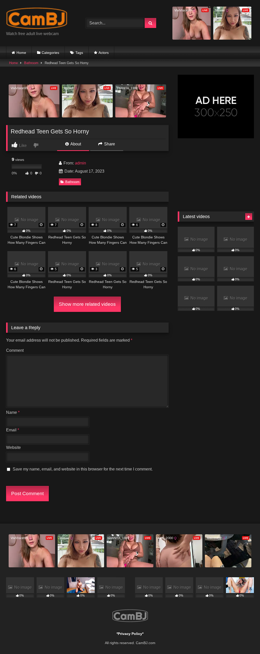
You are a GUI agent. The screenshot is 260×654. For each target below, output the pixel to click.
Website (13, 447)
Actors (104, 53)
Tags (79, 53)
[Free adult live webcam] (40, 19)
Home (21, 53)
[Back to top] (244, 639)
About (75, 144)
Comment (15, 350)
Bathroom (31, 63)
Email (12, 430)
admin (80, 163)
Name (13, 412)
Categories (50, 53)
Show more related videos (87, 304)
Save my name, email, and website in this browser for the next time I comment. (83, 469)
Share (109, 144)
